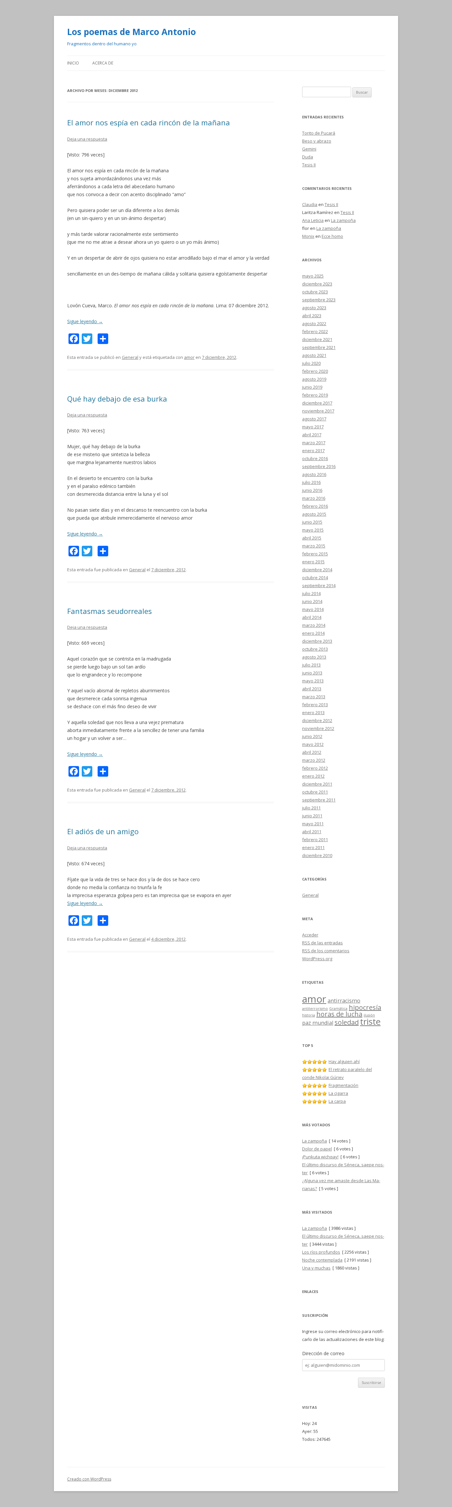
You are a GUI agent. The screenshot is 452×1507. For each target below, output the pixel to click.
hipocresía (365, 1007)
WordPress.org (317, 959)
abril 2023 (311, 316)
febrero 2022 (315, 331)
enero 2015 (313, 562)
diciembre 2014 (317, 570)
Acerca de (102, 63)
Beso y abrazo (316, 141)
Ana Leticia (313, 220)
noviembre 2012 (318, 728)
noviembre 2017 (318, 411)
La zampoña (343, 220)
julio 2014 (311, 593)
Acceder (310, 935)
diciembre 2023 (317, 284)
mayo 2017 (313, 427)
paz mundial (317, 1022)
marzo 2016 (313, 498)
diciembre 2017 (317, 403)
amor (189, 357)
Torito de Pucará (318, 133)
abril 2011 (311, 832)
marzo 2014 (313, 625)
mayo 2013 (313, 681)
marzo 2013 (313, 697)
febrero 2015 (315, 554)
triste (370, 1021)
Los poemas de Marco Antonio (131, 32)
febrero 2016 (315, 506)
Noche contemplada (322, 1260)
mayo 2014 (313, 609)
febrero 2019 (315, 395)
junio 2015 (312, 522)
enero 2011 (313, 847)
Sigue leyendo (85, 321)
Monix (308, 236)
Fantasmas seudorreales (109, 611)
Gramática (338, 1008)
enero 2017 (313, 450)
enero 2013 (313, 712)
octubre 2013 (315, 649)
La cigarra (338, 1093)
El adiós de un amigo (103, 831)
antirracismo (344, 1000)
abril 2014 (311, 617)
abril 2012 (311, 752)
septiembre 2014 (319, 585)
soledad (347, 1022)
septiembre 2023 (319, 300)
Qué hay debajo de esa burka (117, 399)
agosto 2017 (314, 419)
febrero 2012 (315, 768)
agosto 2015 (314, 514)
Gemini (309, 149)
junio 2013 (312, 673)
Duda (307, 157)
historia (308, 1015)
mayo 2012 (313, 744)
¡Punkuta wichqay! (320, 1157)
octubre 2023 (315, 292)
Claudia (309, 204)
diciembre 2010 (317, 855)
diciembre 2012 (317, 720)
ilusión (369, 1015)
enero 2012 (313, 776)
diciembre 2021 (317, 339)
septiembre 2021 (319, 347)
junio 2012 (312, 736)
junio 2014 (312, 601)
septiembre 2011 (319, 800)
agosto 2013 (314, 657)
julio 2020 (311, 363)
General (130, 357)
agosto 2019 (314, 379)
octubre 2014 (315, 578)
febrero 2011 (315, 839)
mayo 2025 (313, 276)
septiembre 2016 (319, 466)
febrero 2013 (315, 705)
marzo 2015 (313, 546)
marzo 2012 (313, 760)
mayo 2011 (313, 824)
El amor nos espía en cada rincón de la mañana (148, 122)
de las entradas (322, 943)
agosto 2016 (314, 474)
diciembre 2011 (317, 784)
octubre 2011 (315, 792)
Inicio (73, 63)
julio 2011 (311, 808)
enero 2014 (313, 633)
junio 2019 (312, 387)
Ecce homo (332, 236)
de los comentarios (325, 951)
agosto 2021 (314, 355)
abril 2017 (311, 435)
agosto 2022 (314, 323)
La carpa (337, 1101)
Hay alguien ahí (344, 1061)
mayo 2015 (313, 530)
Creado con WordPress (89, 1479)
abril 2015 (311, 538)
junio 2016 (312, 490)
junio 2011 (312, 816)
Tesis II (309, 165)
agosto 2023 (314, 308)
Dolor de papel (317, 1149)
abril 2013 (311, 689)
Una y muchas (316, 1268)
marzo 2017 (313, 443)
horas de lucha (339, 1014)
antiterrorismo (315, 1008)
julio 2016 (311, 482)
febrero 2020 (315, 371)
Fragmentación (343, 1085)
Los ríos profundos (321, 1252)
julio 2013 (311, 665)
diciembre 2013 (317, 641)
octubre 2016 (315, 458)
